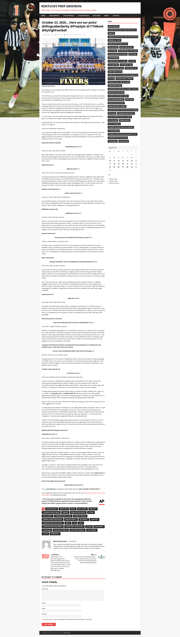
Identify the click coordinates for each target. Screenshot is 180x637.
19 (118, 164)
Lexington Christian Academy (52, 526)
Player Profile (70, 34)
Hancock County (70, 519)
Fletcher (132, 61)
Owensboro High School (126, 113)
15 (131, 161)
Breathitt (93, 509)
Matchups (96, 15)
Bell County (82, 509)
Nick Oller (112, 113)
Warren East (55, 534)
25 (114, 167)
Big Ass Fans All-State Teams (128, 51)
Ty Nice (45, 534)
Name (44, 603)
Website (44, 614)
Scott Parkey (92, 530)
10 (110, 161)
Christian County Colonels (118, 61)
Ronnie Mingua (124, 120)
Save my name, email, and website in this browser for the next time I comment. (68, 619)
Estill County (47, 516)
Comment (45, 589)
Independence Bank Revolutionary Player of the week (126, 89)
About (106, 15)
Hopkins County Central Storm (119, 82)
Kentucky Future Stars (116, 92)
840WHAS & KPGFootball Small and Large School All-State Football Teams (133, 37)
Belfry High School (126, 47)
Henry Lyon (59, 34)
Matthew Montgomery (116, 99)
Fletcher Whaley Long (116, 68)
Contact (116, 15)
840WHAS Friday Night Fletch (118, 44)
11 (114, 161)
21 (127, 164)
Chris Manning (113, 57)
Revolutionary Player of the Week (120, 117)
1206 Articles (72, 541)
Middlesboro (99, 526)
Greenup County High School (52, 519)
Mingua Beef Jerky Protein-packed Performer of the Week (127, 110)
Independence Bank (115, 85)
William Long (123, 141)
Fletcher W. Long (126, 65)
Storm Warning (114, 131)
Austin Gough (113, 47)
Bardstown (64, 509)
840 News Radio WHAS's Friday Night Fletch (122, 30)
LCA (74, 523)
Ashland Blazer (52, 509)
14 (127, 161)
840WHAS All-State (114, 40)
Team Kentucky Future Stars (118, 138)
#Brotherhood (113, 26)
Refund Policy (113, 181)
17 (110, 164)
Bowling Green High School (118, 54)
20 (123, 164)
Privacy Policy (113, 179)
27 (123, 167)
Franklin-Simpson (80, 516)
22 (131, 164)
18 (114, 164)
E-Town (90, 512)
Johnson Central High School (53, 523)
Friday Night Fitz (131, 68)
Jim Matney (94, 519)
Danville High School (78, 512)
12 (118, 161)
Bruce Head (132, 54)
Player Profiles (83, 15)
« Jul (109, 174)
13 (123, 161)
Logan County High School (74, 526)
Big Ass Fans (112, 51)
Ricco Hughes (113, 120)
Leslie (81, 523)
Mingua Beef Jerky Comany (117, 106)
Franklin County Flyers (63, 516)
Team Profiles (54, 15)
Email (43, 608)
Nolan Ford (47, 530)
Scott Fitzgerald (114, 124)
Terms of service (114, 183)
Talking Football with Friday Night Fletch (122, 134)
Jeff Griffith (84, 519)
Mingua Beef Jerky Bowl (116, 103)
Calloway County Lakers (51, 512)
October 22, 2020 (49, 34)
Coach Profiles (68, 15)
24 (110, 167)
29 (131, 167)
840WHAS (111, 33)
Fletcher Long (113, 65)
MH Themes (67, 633)
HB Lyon (111, 78)
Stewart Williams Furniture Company (121, 127)
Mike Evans (129, 99)
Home (43, 15)
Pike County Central (77, 530)
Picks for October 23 (61, 530)
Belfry (73, 509)
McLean (89, 526)
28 (127, 167)
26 (118, 167)
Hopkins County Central (124, 78)
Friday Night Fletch (115, 71)
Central (65, 512)
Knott (68, 523)
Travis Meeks (113, 141)
